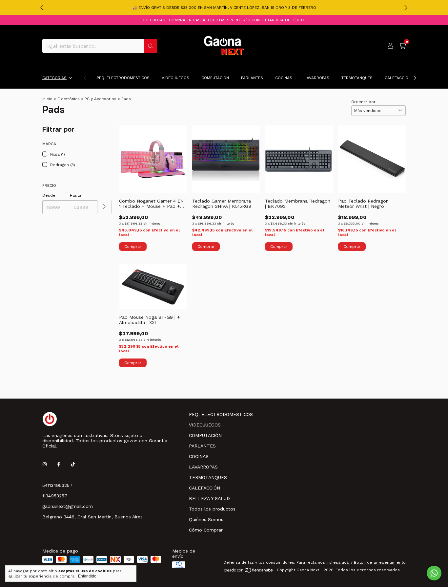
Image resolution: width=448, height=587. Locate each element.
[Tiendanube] (248, 571)
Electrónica (68, 99)
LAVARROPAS (316, 78)
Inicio (47, 99)
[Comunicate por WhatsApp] (434, 573)
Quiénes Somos (206, 519)
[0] (402, 46)
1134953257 (54, 495)
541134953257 (57, 485)
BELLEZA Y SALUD (209, 498)
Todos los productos (212, 508)
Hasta (75, 195)
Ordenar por (363, 101)
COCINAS (283, 78)
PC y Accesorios (100, 99)
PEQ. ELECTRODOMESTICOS (123, 78)
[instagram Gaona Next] (44, 464)
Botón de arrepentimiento (380, 562)
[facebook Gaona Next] (58, 464)
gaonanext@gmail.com (67, 506)
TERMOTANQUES (357, 78)
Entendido (87, 576)
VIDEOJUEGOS (175, 78)
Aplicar (104, 207)
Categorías (54, 78)
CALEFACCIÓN (398, 78)
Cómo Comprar (206, 530)
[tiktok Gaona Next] (73, 464)
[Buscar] (150, 46)
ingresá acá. (338, 562)
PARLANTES (252, 78)
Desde (48, 195)
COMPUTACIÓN (215, 78)
